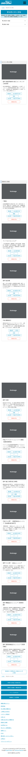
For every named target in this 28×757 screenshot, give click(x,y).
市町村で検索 (6, 21)
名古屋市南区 (17, 251)
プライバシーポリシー (6, 741)
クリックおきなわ (14, 692)
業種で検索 (6, 24)
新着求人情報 (4, 722)
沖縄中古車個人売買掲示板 (14, 682)
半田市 (16, 330)
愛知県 (9, 93)
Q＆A (2, 733)
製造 (14, 96)
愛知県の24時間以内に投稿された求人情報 (14, 672)
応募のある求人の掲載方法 (7, 719)
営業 (14, 293)
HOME (3, 7)
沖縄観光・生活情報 (14, 697)
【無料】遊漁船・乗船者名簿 (14, 687)
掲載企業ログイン (5, 703)
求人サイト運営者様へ (6, 728)
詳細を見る (14, 102)
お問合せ (3, 738)
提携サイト (3, 730)
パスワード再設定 (5, 714)
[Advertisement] (14, 43)
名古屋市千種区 (17, 452)
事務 (14, 214)
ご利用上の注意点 (5, 711)
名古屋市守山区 (17, 93)
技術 (14, 333)
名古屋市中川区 (17, 290)
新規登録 (3, 706)
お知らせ (3, 717)
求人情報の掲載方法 (6, 709)
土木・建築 (14, 494)
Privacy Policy (8, 750)
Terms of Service (19, 750)
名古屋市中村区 (17, 533)
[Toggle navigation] (24, 3)
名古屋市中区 (17, 211)
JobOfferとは (4, 725)
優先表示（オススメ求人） (7, 736)
